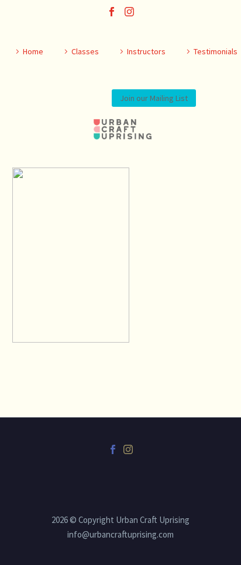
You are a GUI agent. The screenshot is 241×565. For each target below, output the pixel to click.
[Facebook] (111, 11)
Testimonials (215, 51)
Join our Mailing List (154, 98)
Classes (85, 51)
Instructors (146, 51)
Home (33, 51)
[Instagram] (129, 11)
